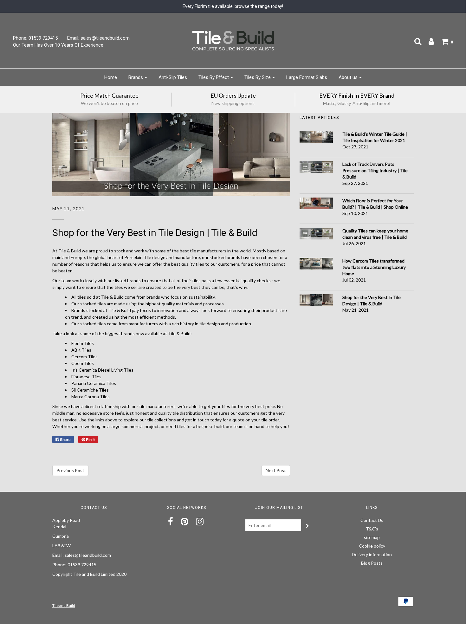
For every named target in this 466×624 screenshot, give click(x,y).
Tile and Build (63, 605)
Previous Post (70, 470)
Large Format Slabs (306, 77)
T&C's (372, 528)
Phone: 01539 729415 (35, 38)
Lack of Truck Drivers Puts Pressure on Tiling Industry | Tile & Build (375, 170)
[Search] (414, 41)
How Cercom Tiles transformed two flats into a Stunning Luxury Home (374, 267)
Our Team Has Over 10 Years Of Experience (58, 45)
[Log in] (428, 41)
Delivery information (372, 554)
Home (110, 77)
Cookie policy (372, 546)
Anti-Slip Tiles (173, 77)
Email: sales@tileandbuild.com (98, 38)
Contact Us (371, 520)
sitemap (372, 537)
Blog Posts (372, 563)
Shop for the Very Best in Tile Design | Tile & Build (154, 232)
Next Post (276, 470)
